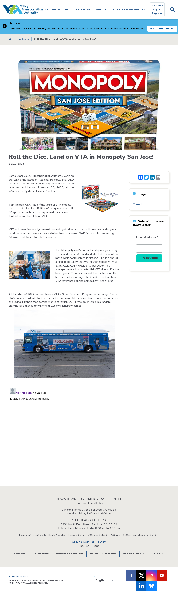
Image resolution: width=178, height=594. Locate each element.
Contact (21, 554)
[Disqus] (89, 430)
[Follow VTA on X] (141, 575)
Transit (138, 204)
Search (172, 9)
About (101, 9)
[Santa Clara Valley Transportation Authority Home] (23, 9)
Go (67, 9)
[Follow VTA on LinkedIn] (141, 586)
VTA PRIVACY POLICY (18, 576)
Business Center (69, 554)
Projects (82, 9)
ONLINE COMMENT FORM (89, 542)
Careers (42, 554)
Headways (23, 39)
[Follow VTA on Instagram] (151, 575)
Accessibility (134, 554)
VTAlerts (52, 9)
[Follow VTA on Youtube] (161, 575)
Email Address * (147, 237)
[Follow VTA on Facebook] (131, 575)
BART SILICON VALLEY (128, 9)
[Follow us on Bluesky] (151, 586)
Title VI (158, 554)
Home (10, 39)
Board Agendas (103, 554)
